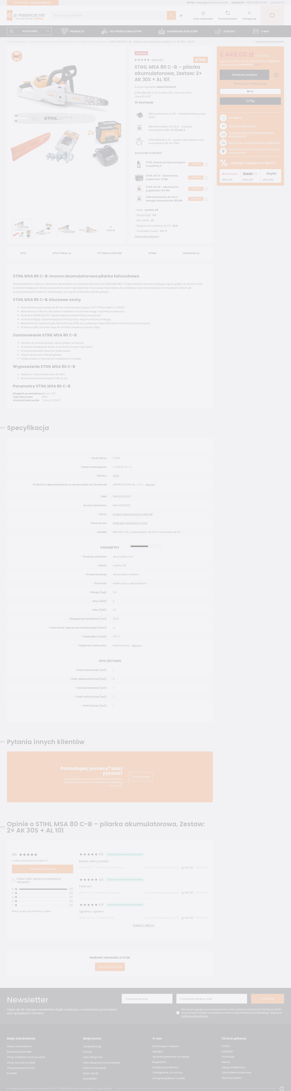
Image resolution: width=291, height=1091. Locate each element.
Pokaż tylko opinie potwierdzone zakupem (39, 880)
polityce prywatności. (195, 1016)
